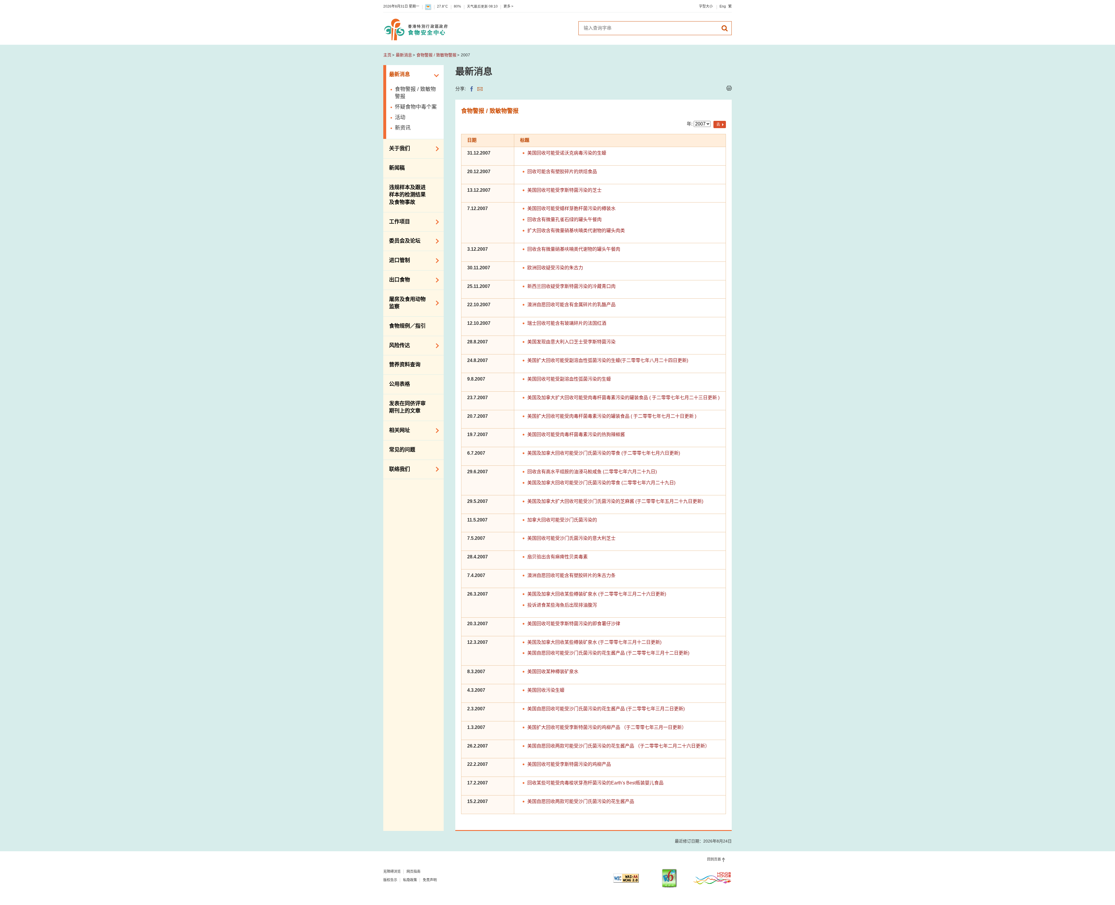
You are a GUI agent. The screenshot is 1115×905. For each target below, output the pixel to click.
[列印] (729, 88)
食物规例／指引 (407, 326)
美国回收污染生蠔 (545, 690)
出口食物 (396, 279)
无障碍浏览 (392, 872)
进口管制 (396, 260)
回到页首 (714, 859)
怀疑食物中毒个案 (416, 107)
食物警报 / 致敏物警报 (436, 55)
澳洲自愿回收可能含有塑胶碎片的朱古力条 (571, 575)
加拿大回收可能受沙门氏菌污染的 (562, 519)
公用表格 (399, 384)
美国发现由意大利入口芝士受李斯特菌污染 (571, 341)
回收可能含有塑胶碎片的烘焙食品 (562, 171)
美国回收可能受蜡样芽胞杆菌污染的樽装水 (571, 208)
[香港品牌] (712, 878)
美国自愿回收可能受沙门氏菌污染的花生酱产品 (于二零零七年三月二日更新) (606, 708)
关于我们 (396, 148)
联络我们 (396, 468)
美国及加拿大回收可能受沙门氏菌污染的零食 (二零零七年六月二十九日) (601, 482)
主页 (387, 55)
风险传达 (396, 345)
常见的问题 (402, 450)
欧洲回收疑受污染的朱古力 (555, 267)
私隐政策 (410, 880)
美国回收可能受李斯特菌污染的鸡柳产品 (569, 764)
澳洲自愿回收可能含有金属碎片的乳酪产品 (571, 304)
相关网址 (396, 430)
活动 (400, 117)
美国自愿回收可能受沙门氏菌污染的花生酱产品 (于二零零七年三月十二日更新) (608, 652)
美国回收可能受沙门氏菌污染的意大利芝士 (571, 538)
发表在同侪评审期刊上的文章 (407, 407)
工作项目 (396, 221)
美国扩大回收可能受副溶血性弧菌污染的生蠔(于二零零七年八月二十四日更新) (607, 360)
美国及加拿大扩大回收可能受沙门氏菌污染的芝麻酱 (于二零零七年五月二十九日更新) (615, 501)
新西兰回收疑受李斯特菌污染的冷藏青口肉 (571, 286)
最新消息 (404, 55)
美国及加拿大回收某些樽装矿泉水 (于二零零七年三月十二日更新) (594, 642)
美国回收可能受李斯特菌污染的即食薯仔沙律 (573, 623)
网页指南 (413, 872)
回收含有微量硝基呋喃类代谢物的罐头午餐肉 (573, 249)
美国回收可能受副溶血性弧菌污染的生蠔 (569, 379)
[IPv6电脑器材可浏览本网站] (669, 878)
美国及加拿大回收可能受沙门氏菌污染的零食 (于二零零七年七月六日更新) (603, 453)
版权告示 (390, 880)
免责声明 (430, 880)
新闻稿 (397, 168)
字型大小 (706, 6)
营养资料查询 (404, 365)
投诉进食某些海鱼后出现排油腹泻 (562, 605)
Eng (723, 6)
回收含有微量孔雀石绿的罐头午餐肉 (564, 219)
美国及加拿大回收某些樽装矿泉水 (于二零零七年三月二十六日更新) (596, 594)
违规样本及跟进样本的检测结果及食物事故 (407, 194)
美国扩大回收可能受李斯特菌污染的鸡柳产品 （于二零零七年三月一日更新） (606, 727)
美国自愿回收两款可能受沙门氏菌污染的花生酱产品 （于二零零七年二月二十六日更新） (618, 745)
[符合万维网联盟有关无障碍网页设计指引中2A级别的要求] (626, 878)
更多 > (508, 6)
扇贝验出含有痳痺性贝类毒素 (557, 556)
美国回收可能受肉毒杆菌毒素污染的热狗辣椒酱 (576, 434)
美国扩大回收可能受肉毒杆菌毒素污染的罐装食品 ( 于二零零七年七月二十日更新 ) (611, 416)
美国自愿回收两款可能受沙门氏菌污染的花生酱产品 (580, 801)
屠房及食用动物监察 (404, 303)
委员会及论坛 (401, 240)
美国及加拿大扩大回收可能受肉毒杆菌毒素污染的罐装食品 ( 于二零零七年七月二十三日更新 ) (623, 397)
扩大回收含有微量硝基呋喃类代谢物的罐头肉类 (576, 230)
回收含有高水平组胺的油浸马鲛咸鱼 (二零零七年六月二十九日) (592, 471)
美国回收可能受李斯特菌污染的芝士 (564, 190)
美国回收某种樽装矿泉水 (552, 671)
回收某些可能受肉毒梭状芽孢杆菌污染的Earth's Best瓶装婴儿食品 (595, 782)
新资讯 (403, 128)
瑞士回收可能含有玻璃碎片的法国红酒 (566, 323)
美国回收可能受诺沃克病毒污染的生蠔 (566, 152)
